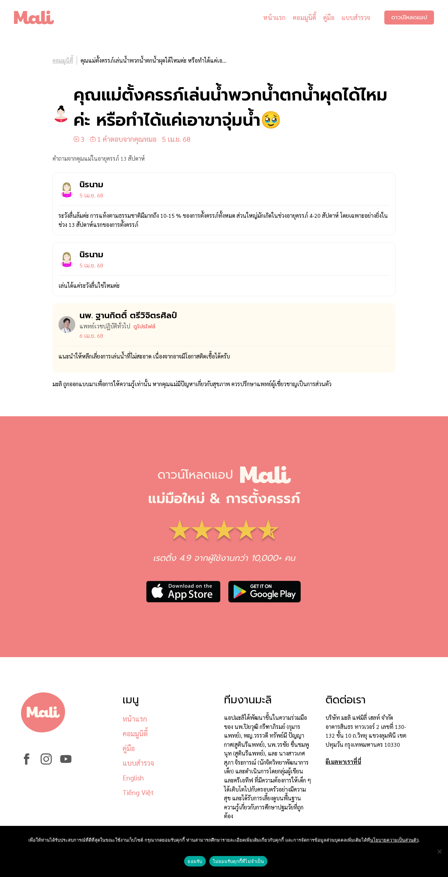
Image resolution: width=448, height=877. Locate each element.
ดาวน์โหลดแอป (409, 17)
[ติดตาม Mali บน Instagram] (46, 762)
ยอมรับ (195, 861)
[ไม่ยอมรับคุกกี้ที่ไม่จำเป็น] (439, 851)
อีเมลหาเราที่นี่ (343, 761)
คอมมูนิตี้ (304, 17)
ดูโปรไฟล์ (144, 326)
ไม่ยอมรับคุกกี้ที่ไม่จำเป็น (238, 861)
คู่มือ (329, 17)
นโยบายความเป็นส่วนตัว (394, 840)
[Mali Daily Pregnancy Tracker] (39, 18)
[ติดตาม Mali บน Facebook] (26, 762)
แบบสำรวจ (356, 17)
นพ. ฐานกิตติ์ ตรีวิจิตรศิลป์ (128, 315)
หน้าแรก (274, 17)
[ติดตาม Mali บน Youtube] (65, 762)
